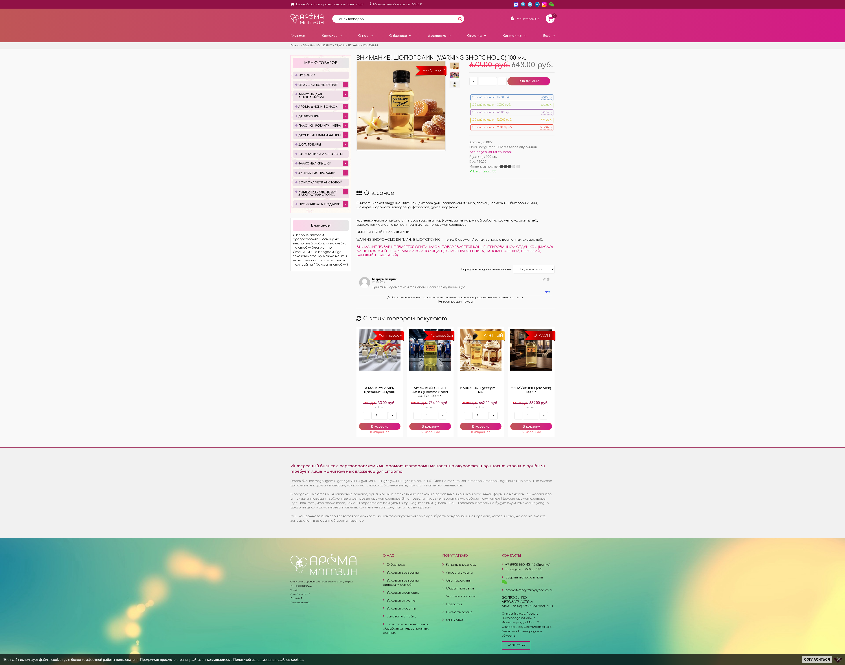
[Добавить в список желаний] (379, 432)
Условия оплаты (401, 600)
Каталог (329, 35)
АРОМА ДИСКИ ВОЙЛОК (318, 106)
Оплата (474, 35)
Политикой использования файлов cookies (268, 659)
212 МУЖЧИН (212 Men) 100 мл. (531, 390)
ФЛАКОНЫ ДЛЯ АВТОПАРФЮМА (311, 96)
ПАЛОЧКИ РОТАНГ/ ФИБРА (319, 125)
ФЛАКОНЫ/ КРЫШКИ (314, 163)
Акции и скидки (459, 572)
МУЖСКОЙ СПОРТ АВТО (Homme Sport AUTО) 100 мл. (430, 392)
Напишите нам (516, 645)
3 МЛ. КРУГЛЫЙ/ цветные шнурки (379, 390)
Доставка (437, 35)
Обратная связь (460, 588)
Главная (297, 35)
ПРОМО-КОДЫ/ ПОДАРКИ (319, 204)
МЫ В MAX (454, 620)
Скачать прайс (459, 612)
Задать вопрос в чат (524, 577)
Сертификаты (458, 580)
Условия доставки (403, 592)
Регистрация (450, 301)
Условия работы (401, 608)
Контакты (512, 35)
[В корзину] (379, 426)
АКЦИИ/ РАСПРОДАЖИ (317, 173)
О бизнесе (398, 35)
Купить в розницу (461, 564)
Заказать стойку (401, 616)
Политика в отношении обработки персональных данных (406, 628)
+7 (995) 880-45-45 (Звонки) (527, 564)
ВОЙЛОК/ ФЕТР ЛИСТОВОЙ (320, 182)
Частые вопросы (461, 596)
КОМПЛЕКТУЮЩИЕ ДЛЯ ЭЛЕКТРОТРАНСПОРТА (317, 193)
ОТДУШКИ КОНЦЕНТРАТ (318, 85)
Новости (454, 604)
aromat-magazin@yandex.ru (529, 590)
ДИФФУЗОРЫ (309, 116)
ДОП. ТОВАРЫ (309, 144)
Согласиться (817, 659)
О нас (363, 35)
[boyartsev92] (365, 287)
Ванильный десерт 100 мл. (480, 390)
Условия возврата (403, 572)
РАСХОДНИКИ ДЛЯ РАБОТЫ (320, 154)
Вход (469, 301)
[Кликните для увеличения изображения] (401, 105)
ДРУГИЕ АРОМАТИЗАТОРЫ (319, 135)
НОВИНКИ (306, 75)
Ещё (546, 35)
